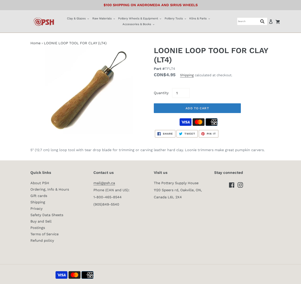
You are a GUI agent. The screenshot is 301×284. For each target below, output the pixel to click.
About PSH (39, 183)
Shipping (187, 75)
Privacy (36, 208)
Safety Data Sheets (46, 215)
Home (35, 43)
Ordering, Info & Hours (49, 189)
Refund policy (42, 240)
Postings (37, 228)
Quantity (161, 93)
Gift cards (38, 196)
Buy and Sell (41, 221)
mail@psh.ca (104, 183)
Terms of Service (44, 234)
